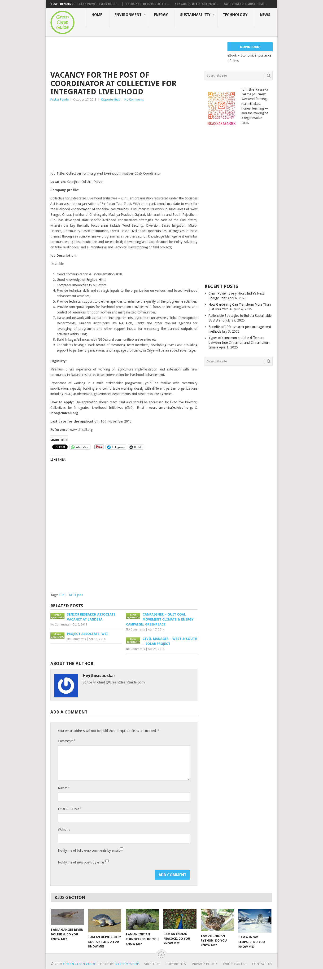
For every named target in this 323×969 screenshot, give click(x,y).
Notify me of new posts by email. (81, 862)
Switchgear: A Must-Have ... (245, 4)
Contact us (262, 964)
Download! (250, 47)
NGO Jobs (76, 595)
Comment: (66, 741)
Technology (235, 15)
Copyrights (176, 964)
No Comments (134, 99)
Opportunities (110, 99)
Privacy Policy (204, 964)
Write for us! (234, 964)
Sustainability (195, 15)
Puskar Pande (59, 99)
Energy (161, 15)
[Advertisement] (136, 53)
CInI (62, 595)
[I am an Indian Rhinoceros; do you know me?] (142, 919)
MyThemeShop (127, 964)
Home (97, 15)
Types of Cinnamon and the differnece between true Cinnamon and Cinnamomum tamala (240, 342)
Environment (128, 15)
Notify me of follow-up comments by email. (89, 850)
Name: (63, 788)
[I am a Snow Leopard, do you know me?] (254, 921)
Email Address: (69, 808)
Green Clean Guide (79, 964)
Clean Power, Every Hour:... (98, 4)
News (265, 15)
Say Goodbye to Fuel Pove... (196, 4)
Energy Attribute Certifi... (147, 4)
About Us (152, 964)
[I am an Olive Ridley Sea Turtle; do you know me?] (104, 920)
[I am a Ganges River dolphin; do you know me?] (67, 917)
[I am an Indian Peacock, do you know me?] (179, 919)
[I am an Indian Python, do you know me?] (217, 920)
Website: (64, 830)
